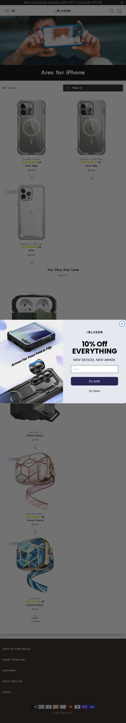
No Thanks (94, 390)
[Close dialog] (122, 323)
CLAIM (94, 381)
